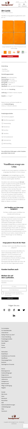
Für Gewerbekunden (6, 330)
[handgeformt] (7, 3)
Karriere (3, 347)
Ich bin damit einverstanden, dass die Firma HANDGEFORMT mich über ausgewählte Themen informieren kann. (14, 294)
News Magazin (5, 341)
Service (3, 368)
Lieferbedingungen (6, 407)
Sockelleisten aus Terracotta (8, 356)
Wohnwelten (4, 351)
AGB (2, 402)
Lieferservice (4, 379)
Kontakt (3, 343)
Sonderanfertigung (9, 104)
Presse (3, 345)
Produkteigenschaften (6, 339)
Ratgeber (3, 387)
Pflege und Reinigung (6, 385)
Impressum (4, 411)
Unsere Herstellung (6, 337)
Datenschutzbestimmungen (8, 404)
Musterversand (5, 383)
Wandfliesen (4, 358)
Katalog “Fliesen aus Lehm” (8, 334)
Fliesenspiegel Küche (6, 360)
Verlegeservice (5, 381)
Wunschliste (4, 400)
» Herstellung (12, 89)
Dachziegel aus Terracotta (7, 364)
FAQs (2, 409)
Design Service (5, 375)
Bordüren (3, 362)
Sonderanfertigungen (6, 373)
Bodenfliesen (4, 354)
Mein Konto (4, 394)
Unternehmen (4, 332)
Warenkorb (4, 398)
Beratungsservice (5, 371)
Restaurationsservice (6, 377)
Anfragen (10, 56)
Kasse (2, 396)
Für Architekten (5, 328)
